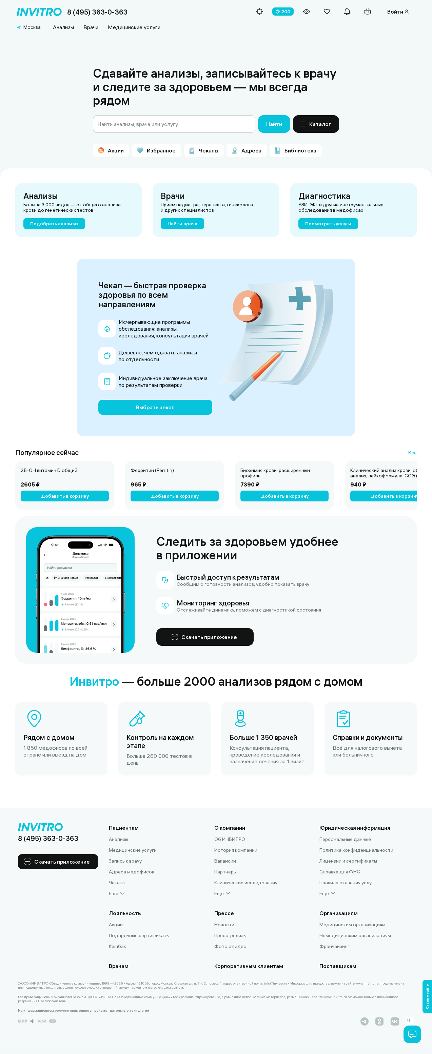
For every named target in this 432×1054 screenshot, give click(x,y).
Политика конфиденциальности (356, 850)
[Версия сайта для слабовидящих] (306, 11)
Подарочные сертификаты (139, 935)
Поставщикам (337, 966)
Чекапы (117, 883)
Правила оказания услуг (346, 883)
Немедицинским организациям (355, 935)
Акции (116, 925)
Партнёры (225, 872)
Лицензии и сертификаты (348, 861)
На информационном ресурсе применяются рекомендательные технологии (83, 1011)
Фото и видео (230, 946)
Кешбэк (117, 946)
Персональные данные (345, 839)
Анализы (63, 27)
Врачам (119, 966)
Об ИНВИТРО (229, 839)
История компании (235, 850)
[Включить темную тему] (259, 11)
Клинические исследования (245, 883)
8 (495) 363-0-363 (97, 12)
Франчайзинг (334, 946)
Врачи (90, 27)
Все (412, 453)
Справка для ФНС (339, 872)
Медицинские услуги (134, 27)
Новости (224, 925)
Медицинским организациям (352, 925)
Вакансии (225, 861)
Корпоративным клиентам (248, 966)
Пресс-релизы (230, 935)
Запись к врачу (125, 861)
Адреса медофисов (131, 872)
